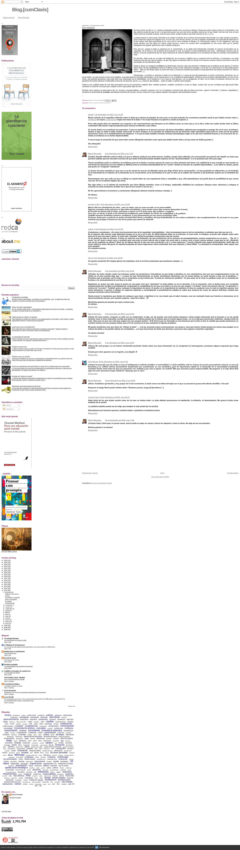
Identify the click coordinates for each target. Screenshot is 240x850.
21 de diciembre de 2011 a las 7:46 (119, 420)
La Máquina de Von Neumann (14, 645)
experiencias (43, 745)
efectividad (56, 741)
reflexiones (102, 102)
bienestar (70, 719)
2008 (6, 629)
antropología (34, 717)
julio (6, 612)
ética (20, 745)
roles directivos (18, 776)
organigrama (24, 763)
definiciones (18, 736)
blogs (5, 722)
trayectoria (45, 782)
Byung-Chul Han (21, 722)
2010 (6, 625)
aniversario (67, 715)
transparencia (26, 782)
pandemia (11, 765)
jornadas (25, 752)
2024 (6, 564)
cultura (46, 734)
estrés (14, 745)
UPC (51, 782)
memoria (43, 757)
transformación (64, 780)
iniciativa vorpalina (11, 664)
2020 (6, 572)
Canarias (70, 722)
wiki (36, 786)
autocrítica (33, 719)
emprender (26, 743)
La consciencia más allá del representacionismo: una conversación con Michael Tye (29, 647)
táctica (36, 778)
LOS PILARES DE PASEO (12, 673)
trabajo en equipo (36, 780)
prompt (29, 770)
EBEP (40, 741)
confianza (68, 728)
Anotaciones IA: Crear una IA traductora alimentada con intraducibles (25, 692)
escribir (61, 743)
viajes (44, 784)
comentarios (110, 120)
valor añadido (67, 782)
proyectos (37, 770)
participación (21, 765)
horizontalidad (21, 748)
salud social (47, 776)
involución (12, 752)
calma (42, 722)
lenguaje (71, 752)
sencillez (55, 776)
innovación (23, 750)
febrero (7, 621)
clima (41, 724)
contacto (12, 732)
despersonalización (64, 736)
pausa (31, 766)
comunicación (67, 726)
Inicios (13, 751)
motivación (62, 759)
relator (20, 774)
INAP (52, 748)
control (40, 733)
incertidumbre (61, 748)
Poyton (62, 768)
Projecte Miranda (20, 770)
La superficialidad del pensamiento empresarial (18, 666)
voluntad (63, 784)
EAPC (30, 741)
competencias (31, 726)
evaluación (26, 745)
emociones (9, 743)
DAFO (52, 734)
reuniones (69, 774)
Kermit (36, 753)
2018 (6, 576)
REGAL (52, 772)
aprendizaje (54, 717)
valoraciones (7, 784)
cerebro (18, 724)
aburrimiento (16, 715)
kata (31, 752)
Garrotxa (11, 747)
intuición (4, 752)
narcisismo (13, 761)
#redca (8, 715)
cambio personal (60, 722)
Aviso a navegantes (11, 599)
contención (32, 733)
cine (30, 724)
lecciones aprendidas (59, 752)
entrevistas (35, 743)
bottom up (12, 722)
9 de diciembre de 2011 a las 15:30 (107, 258)
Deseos (7, 596)
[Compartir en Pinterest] (115, 100)
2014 (6, 584)
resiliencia (27, 774)
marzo (7, 620)
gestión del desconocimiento (52, 747)
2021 (6, 570)
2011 (6, 590)
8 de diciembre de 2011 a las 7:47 (119, 154)
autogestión (43, 719)
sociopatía (14, 778)
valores (17, 784)
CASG (6, 724)
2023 (6, 566)
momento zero (52, 759)
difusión (32, 738)
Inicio (162, 473)
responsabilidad (49, 774)
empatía (17, 743)
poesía (43, 768)
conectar (50, 728)
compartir (95, 102)
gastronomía (19, 747)
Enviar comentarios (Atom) (102, 483)
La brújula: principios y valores (13, 686)
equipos (49, 743)
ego (62, 741)
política (49, 768)
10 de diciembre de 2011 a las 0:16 (113, 362)
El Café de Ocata (10, 658)
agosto (7, 610)
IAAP (36, 748)
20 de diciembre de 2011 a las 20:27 (115, 397)
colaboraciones (8, 726)
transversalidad (36, 782)
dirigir (9, 740)
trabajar (25, 780)
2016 (6, 580)
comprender (43, 726)
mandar (60, 755)
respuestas (60, 774)
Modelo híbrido (29, 759)
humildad (29, 748)
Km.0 (41, 752)
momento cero (41, 759)
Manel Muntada (23, 18)
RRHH (28, 776)
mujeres (71, 759)
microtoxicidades (10, 759)
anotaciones (14, 717)
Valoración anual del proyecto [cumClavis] (26, 386)
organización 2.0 (49, 764)
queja (69, 770)
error (55, 743)
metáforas (51, 757)
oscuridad (210, 34)
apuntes (64, 717)
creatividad (22, 735)
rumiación (35, 776)
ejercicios (67, 741)
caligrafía (36, 722)
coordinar (68, 732)
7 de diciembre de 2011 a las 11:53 (108, 115)
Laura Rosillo (9, 697)
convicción (61, 732)
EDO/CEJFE (47, 741)
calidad (30, 722)
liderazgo (19, 754)
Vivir (58, 784)
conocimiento (10, 730)
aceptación (41, 715)
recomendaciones (11, 772)
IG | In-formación (10, 690)
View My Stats (6, 811)
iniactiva (7, 750)
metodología (62, 757)
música (6, 761)
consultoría (34, 730)
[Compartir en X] (110, 100)
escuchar (68, 743)
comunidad (8, 728)
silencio (61, 776)
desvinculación (9, 738)
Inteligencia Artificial (35, 750)
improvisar (47, 748)
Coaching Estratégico (12, 684)
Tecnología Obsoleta (11, 638)
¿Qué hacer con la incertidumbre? (23, 327)
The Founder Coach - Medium (14, 677)
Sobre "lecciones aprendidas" (22, 307)
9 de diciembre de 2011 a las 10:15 (108, 229)
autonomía (52, 719)
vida (49, 784)
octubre (7, 607)
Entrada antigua (232, 473)
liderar (10, 755)
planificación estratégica (16, 767)
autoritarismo (61, 719)
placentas (53, 766)
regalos (58, 772)
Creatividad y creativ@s (20, 297)
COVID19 (6, 735)
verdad (31, 784)
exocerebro (34, 745)
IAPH (40, 748)
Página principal (8, 18)
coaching (48, 724)
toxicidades (18, 780)
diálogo (27, 738)
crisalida (29, 734)
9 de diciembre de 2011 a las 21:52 (119, 271)
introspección (68, 750)
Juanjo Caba (93, 397)
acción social (31, 715)
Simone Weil (70, 776)
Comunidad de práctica (24, 728)
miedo (21, 759)
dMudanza (22, 741)
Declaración (10, 736)
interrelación (58, 751)
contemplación (22, 733)
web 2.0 (108, 102)
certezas (24, 724)
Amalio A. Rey (94, 204)
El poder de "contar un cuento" (22, 376)
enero (7, 623)
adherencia (58, 715)
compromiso (53, 726)
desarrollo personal (50, 736)
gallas (90, 229)
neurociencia (39, 761)
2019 (6, 574)
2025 (6, 562)
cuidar (40, 734)
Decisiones (70, 735)
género (27, 747)
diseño (16, 741)
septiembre (8, 609)
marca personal (68, 755)
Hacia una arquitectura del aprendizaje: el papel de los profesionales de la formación (41, 366)
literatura (47, 755)
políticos (55, 768)
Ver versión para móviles (160, 477)
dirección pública (66, 738)
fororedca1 (69, 745)
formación (59, 745)
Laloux (47, 752)
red (35, 772)
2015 (6, 582)
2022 (6, 568)
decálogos (60, 734)
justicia (140, 81)
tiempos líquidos (59, 778)
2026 (6, 560)
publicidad (63, 770)
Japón (18, 752)
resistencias (37, 774)
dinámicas (41, 738)
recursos (29, 772)
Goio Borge (93, 362)
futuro (4, 747)
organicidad (15, 764)
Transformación (10, 603)
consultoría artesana (52, 730)
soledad (20, 778)
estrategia (7, 745)
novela (56, 761)
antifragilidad (24, 717)
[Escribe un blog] (108, 100)
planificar (31, 768)
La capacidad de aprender (21, 337)
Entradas (7, 405)
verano (25, 784)
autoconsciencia (11, 719)
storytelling (29, 778)
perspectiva (38, 765)
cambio (90, 102)
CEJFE (12, 724)
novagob (49, 761)
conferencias (58, 728)
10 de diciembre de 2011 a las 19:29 (120, 381)
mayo (7, 616)
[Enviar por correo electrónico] (106, 100)
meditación (29, 757)
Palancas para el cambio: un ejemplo (24, 317)
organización (36, 763)
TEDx (41, 778)
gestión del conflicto (37, 747)
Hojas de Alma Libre (10, 653)
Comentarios (9, 409)
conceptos (41, 728)
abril (6, 618)
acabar (24, 715)
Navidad (21, 761)
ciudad (36, 724)
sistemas (6, 778)
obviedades (64, 761)
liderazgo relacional (31, 755)
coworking (14, 734)
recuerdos (21, 772)
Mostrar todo (71, 706)
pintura (46, 765)
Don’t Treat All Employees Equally (14, 679)
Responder (93, 147)
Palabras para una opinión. (21, 356)
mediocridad (19, 757)
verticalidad (38, 784)
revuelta (4, 776)
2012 (6, 588)
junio (6, 614)
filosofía (51, 745)
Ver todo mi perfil (15, 798)
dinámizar (49, 738)
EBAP (35, 741)
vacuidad (57, 782)
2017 (6, 578)
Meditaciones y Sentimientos (14, 651)
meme (37, 757)
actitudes (49, 715)
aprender (44, 717)
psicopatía (45, 770)
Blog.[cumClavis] (30, 9)
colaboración (66, 724)
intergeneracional (47, 750)
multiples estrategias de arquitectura (17, 671)
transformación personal (12, 782)
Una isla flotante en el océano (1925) (15, 640)
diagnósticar (19, 738)
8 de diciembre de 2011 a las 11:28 (115, 204)
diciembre (8, 592)
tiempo (47, 778)
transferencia (50, 780)
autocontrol (24, 719)
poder (38, 768)
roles (10, 776)
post (155, 30)
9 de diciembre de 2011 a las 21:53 (119, 314)
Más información (104, 847)
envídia (42, 743)
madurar (54, 755)
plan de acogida (63, 765)
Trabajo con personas (19, 347)
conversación (50, 732)
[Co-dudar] (8, 601)
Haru (4, 748)
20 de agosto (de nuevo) (11, 660)
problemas (69, 768)
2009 (6, 627)
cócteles (55, 724)
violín (53, 784)
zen (40, 786)
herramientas (11, 748)
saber (40, 776)
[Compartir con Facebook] (113, 100)
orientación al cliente (65, 764)
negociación (29, 761)
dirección (56, 738)
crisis (35, 734)
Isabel (90, 115)
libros (4, 755)
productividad (10, 770)
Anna (90, 258)
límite (40, 755)
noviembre (8, 605)
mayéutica (11, 757)
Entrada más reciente (90, 473)
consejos (22, 730)
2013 (6, 586)
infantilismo (70, 748)
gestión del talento (68, 747)
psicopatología (54, 770)
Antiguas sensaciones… (12, 594)
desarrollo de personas (33, 736)
